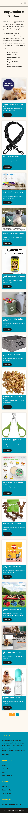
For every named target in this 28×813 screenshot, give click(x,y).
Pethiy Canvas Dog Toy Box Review (12, 355)
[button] (21, 3)
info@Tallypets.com (15, 804)
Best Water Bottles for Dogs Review (12, 698)
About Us (5, 769)
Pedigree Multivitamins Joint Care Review (12, 567)
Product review (7, 776)
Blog (3, 772)
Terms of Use (6, 793)
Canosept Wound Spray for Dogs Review (13, 105)
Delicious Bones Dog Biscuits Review (12, 397)
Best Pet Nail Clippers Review (12, 440)
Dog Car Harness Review (11, 156)
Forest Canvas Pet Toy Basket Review (13, 320)
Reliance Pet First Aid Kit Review (13, 233)
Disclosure (5, 787)
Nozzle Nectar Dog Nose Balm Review (13, 483)
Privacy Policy (7, 790)
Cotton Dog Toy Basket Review (13, 192)
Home (4, 765)
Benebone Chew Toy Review (12, 523)
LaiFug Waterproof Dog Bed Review (12, 653)
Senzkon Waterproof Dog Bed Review (12, 610)
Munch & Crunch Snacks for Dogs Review (14, 277)
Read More (7, 115)
